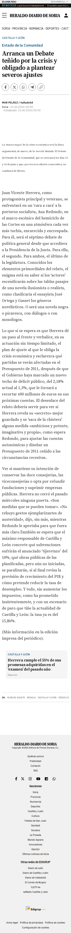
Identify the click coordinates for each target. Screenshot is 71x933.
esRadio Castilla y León (35, 892)
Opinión (35, 849)
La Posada (35, 835)
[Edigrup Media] (35, 908)
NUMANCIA (36, 28)
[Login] (66, 15)
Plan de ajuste (16, 697)
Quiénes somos (35, 756)
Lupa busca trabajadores (30, 5)
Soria (35, 792)
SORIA (6, 28)
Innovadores (35, 844)
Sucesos (35, 830)
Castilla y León (13, 38)
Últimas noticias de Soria (35, 854)
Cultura (35, 816)
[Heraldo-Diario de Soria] (35, 15)
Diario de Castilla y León (35, 873)
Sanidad (35, 825)
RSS (36, 770)
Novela (31, 697)
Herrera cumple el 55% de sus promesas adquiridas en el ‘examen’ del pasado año (34, 665)
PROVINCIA (19, 28)
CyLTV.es (35, 887)
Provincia (36, 797)
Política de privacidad (31, 922)
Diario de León (35, 868)
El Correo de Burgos (35, 882)
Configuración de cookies (35, 927)
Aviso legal (12, 922)
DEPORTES (52, 28)
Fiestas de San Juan (35, 820)
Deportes (35, 806)
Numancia (35, 801)
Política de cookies (55, 922)
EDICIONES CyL (58, 2)
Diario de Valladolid (35, 877)
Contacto (35, 766)
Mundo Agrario (36, 839)
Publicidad (35, 761)
